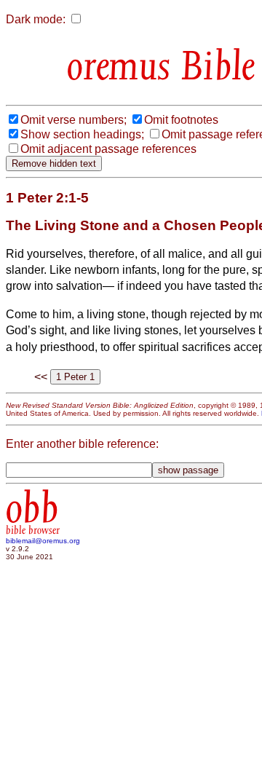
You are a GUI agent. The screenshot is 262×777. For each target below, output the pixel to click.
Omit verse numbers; (73, 120)
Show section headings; (82, 134)
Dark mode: (36, 19)
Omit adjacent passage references (108, 149)
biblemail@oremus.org (43, 541)
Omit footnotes (181, 120)
